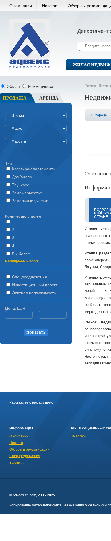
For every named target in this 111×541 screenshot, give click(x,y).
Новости (49, 5)
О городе (99, 115)
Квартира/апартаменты (33, 169)
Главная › (92, 86)
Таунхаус (20, 185)
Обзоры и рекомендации (29, 449)
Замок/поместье (26, 193)
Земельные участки (29, 200)
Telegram (78, 436)
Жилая (13, 86)
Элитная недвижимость (33, 293)
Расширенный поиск (21, 261)
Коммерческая (41, 86)
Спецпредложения (29, 277)
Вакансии (17, 463)
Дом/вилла (21, 177)
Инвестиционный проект (34, 285)
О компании (20, 5)
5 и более (20, 254)
